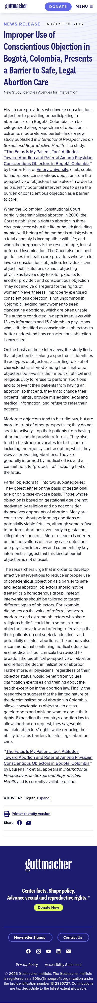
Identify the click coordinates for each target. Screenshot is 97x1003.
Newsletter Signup (30, 937)
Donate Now (48, 907)
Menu (82, 6)
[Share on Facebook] (19, 823)
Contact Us (73, 937)
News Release (22, 24)
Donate (58, 6)
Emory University (52, 169)
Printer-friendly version (31, 813)
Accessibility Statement (63, 964)
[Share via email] (28, 823)
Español (43, 798)
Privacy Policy (27, 964)
